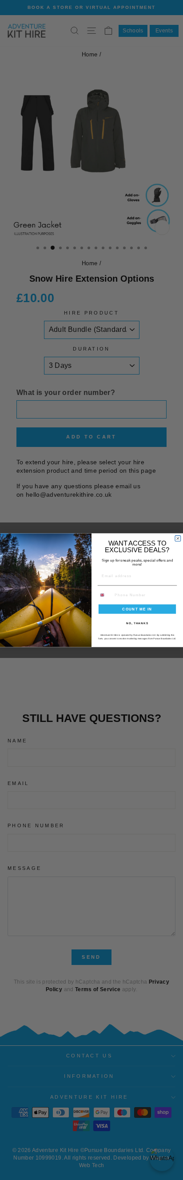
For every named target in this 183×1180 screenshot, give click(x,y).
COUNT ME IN (137, 609)
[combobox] (105, 594)
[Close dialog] (178, 538)
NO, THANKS (137, 622)
